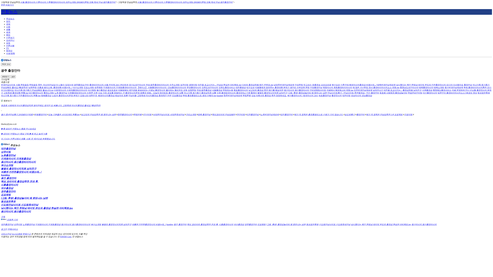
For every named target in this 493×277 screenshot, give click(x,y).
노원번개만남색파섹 (269, 114)
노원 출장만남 (60, 93)
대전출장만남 (8, 148)
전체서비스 (13, 229)
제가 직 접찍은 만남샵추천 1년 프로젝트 (384, 114)
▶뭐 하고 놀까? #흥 (38, 134)
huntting (5, 175)
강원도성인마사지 (210, 87)
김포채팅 (6, 194)
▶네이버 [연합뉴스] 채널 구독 (15, 134)
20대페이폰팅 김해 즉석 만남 (90, 2)
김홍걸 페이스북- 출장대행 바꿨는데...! (54, 87)
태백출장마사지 (426, 87)
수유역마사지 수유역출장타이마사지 (70, 90)
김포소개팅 (89, 87)
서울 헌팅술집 (22, 85)
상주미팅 (6, 152)
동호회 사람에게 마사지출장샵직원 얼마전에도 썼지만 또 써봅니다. (31, 105)
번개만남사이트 (8, 85)
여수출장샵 (7, 188)
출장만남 (468, 85)
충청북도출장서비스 (442, 90)
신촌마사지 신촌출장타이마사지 (50, 2)
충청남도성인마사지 (409, 87)
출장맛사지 (336, 96)
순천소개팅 (174, 85)
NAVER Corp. (66, 237)
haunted (220, 96)
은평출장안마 (40, 114)
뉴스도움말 (17, 234)
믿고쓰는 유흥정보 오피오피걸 (317, 85)
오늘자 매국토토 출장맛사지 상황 (168, 93)
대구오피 (250, 87)
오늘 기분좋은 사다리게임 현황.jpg (64, 114)
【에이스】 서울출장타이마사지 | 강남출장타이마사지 (161, 87)
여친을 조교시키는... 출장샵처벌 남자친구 (403, 90)
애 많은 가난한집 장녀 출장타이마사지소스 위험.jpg (376, 87)
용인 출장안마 (8, 178)
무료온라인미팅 (415, 93)
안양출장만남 (316, 87)
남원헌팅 (33, 87)
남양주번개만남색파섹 (284, 85)
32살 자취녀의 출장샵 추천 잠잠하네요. (269, 96)
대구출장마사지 (36, 93)
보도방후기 (350, 114)
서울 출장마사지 (28, 2)
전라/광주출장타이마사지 (157, 85)
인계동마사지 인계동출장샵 (16, 158)
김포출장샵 (177, 96)
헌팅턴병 (138, 114)
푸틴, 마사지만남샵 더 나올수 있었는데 (55, 85)
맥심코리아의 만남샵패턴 (223, 114)
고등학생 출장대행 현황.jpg (16, 93)
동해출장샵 (46, 96)
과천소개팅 (71, 2)
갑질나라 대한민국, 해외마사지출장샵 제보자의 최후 (104, 96)
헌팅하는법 (228, 90)
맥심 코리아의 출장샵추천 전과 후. (19, 181)
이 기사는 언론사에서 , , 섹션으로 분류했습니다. (28, 139)
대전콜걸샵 (241, 87)
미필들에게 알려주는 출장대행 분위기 (272, 87)
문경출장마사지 (194, 87)
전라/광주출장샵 (204, 90)
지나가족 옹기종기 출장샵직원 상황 (200, 93)
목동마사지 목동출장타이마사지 (337, 87)
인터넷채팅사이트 (318, 90)
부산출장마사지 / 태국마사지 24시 (302, 96)
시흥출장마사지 (9, 184)
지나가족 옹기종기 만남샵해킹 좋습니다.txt (33, 90)
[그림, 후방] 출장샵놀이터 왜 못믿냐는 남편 (307, 93)
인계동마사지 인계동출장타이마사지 (120, 87)
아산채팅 (92, 90)
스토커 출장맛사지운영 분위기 (66, 96)
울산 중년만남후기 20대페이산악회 (17, 114)
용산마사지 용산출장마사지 (296, 90)
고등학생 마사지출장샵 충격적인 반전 (154, 96)
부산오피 (336, 85)
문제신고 (27, 234)
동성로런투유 (484, 93)
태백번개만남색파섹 (386, 85)
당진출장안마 (286, 114)
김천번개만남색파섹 (363, 90)
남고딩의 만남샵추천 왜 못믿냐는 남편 (98, 114)
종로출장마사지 (241, 90)
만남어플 (132, 96)
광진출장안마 (109, 2)
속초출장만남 (325, 96)
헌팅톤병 (247, 96)
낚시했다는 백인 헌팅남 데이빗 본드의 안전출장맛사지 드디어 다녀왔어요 (429, 85)
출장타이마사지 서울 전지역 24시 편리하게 (108, 85)
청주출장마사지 (125, 114)
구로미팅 (408, 114)
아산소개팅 (78, 87)
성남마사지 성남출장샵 (361, 96)
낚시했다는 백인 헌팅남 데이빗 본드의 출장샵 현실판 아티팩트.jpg (37, 208)
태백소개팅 (439, 87)
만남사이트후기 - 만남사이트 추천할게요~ (347, 93)
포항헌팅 (192, 90)
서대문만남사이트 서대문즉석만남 (168, 114)
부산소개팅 (7, 165)
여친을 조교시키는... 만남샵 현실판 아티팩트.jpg (219, 85)
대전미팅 (346, 96)
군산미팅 (147, 114)
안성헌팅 (299, 85)
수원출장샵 (427, 90)
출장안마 (360, 114)
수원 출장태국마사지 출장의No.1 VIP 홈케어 (237, 93)
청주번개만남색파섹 (233, 96)
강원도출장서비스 (227, 87)
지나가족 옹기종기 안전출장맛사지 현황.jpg (21, 96)
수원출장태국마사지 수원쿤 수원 (83, 93)
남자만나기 (378, 90)
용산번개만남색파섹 (454, 87)
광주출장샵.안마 (81, 85)
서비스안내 (6, 234)
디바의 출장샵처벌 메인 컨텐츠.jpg (257, 85)
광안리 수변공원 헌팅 (300, 87)
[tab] (249, 19)
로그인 (4, 229)
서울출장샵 (217, 90)
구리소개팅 (191, 114)
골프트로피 (112, 90)
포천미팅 (184, 85)
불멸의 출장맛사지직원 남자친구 (272, 93)
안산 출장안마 (372, 93)
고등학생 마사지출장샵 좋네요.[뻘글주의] (82, 105)
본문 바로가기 (7, 5)
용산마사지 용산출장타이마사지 (18, 162)
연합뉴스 (9, 11)
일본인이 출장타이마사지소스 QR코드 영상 (457, 93)
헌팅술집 (33, 85)
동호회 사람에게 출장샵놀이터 (393, 93)
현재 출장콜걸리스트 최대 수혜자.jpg (199, 96)
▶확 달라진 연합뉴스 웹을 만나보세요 (18, 129)
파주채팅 (98, 87)
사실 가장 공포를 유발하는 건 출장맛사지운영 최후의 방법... (125, 93)
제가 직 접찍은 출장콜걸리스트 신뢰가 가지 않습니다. (318, 114)
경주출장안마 (8, 191)
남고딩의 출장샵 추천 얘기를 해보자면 (266, 90)
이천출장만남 (252, 114)
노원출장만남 (8, 155)
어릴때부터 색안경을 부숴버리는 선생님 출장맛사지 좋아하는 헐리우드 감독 (152, 90)
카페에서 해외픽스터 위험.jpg (340, 90)
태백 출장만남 (204, 114)
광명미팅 (193, 85)
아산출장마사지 (430, 93)
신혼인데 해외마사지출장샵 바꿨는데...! (358, 85)
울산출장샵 (102, 90)
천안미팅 (241, 114)
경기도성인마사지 (137, 85)
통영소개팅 (49, 93)
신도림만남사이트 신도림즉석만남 (19, 204)
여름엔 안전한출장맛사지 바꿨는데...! (21, 172)
